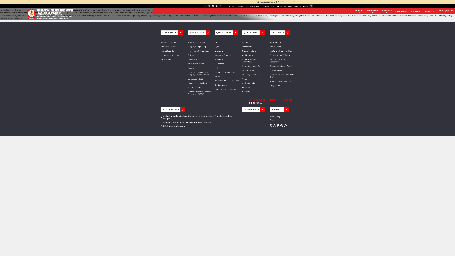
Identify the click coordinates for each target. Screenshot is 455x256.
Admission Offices (168, 47)
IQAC (217, 47)
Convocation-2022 (195, 79)
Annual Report (276, 47)
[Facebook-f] (205, 6)
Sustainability (166, 59)
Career (245, 79)
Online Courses (276, 70)
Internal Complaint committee (250, 60)
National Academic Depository (277, 60)
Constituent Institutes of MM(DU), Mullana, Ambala (198, 73)
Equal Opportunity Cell (251, 66)
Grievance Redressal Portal (281, 66)
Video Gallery (275, 117)
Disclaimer (219, 51)
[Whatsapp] (220, 6)
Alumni (231, 6)
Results (305, 6)
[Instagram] (209, 6)
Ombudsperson (221, 85)
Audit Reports (275, 42)
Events (272, 120)
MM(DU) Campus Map (197, 47)
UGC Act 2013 (248, 70)
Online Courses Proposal (225, 72)
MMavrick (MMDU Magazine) (227, 81)
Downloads (240, 6)
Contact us (297, 6)
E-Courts (218, 42)
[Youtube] (216, 6)
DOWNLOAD (251, 109)
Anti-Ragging (281, 6)
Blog (290, 6)
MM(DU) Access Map (196, 42)
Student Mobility (269, 6)
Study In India (275, 86)
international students (170, 55)
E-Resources (193, 55)
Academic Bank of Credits (280, 81)
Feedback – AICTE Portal (280, 55)
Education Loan (194, 87)
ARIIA (217, 76)
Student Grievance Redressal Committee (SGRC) (200, 93)
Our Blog (246, 87)
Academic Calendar (223, 55)
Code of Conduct (249, 83)
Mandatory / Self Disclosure (199, 51)
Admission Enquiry (168, 42)
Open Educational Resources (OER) (282, 76)
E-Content (219, 64)
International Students (253, 6)
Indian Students (167, 51)
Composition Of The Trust (225, 89)
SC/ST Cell (219, 59)
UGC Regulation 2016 (251, 75)
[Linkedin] (212, 6)
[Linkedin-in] (278, 125)
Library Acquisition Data (197, 83)
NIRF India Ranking (196, 64)
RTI (216, 68)
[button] (310, 6)
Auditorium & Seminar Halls (281, 51)
